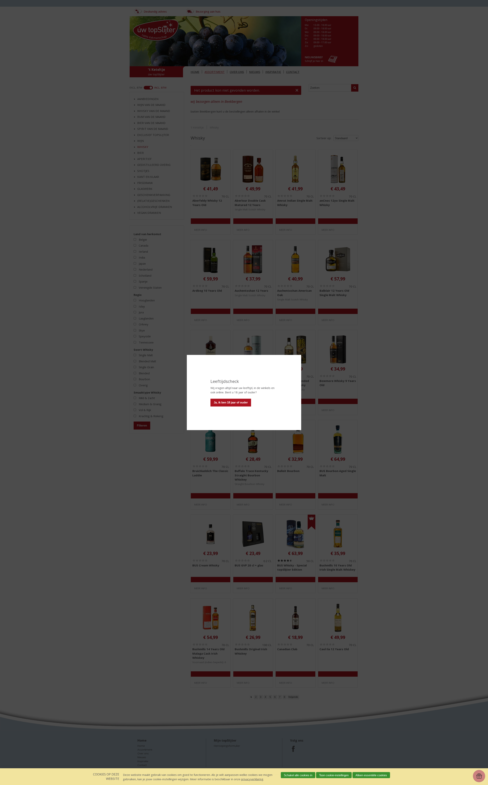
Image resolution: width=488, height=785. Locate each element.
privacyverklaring (252, 779)
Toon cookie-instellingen (334, 775)
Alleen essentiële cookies (371, 775)
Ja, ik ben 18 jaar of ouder (231, 402)
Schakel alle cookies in (298, 775)
